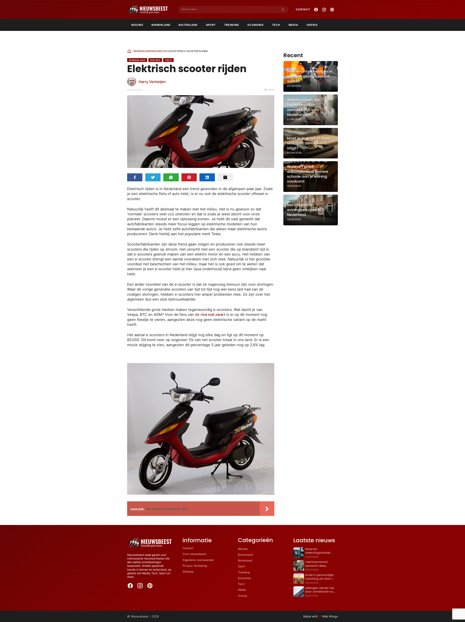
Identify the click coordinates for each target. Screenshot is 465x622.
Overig (312, 24)
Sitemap (188, 571)
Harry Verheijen (152, 81)
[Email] (225, 177)
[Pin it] (189, 177)
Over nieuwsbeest (195, 554)
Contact (303, 9)
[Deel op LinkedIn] (207, 177)
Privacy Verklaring (195, 565)
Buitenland (188, 24)
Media (293, 24)
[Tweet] (153, 177)
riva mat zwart (213, 314)
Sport (211, 24)
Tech (276, 24)
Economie (256, 24)
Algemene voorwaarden (198, 560)
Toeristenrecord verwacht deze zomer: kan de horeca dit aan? (320, 567)
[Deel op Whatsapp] (171, 177)
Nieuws (137, 24)
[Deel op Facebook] (134, 177)
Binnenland (160, 24)
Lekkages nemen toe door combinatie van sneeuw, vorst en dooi (320, 591)
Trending (231, 24)
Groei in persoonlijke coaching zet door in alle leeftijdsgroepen (319, 578)
